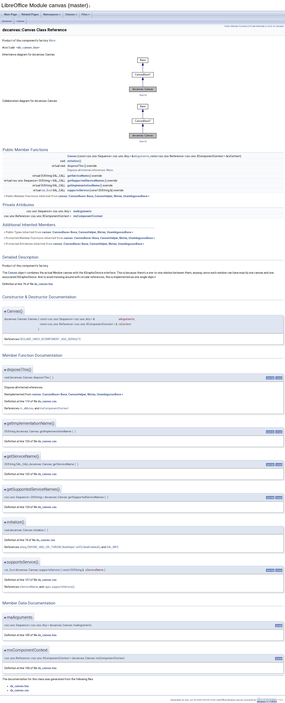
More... (53, 40)
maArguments (82, 211)
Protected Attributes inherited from (74, 243)
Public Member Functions (236, 26)
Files (84, 14)
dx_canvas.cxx (47, 401)
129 (27, 507)
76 (24, 284)
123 (27, 474)
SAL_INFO (112, 547)
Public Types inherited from (69, 232)
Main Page (10, 14)
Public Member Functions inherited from (77, 196)
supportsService (78, 190)
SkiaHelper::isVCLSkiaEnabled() (81, 547)
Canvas (20, 21)
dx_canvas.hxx (28, 47)
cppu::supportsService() (59, 586)
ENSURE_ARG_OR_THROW (43, 547)
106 (27, 668)
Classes (70, 14)
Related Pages (30, 14)
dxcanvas (7, 21)
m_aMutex (26, 408)
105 (27, 635)
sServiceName (29, 586)
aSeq (23, 547)
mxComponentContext (88, 216)
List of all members (275, 26)
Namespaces (50, 14)
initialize (73, 161)
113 (27, 401)
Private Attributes (257, 26)
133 (27, 441)
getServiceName (78, 175)
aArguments (141, 156)
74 (26, 540)
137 (27, 579)
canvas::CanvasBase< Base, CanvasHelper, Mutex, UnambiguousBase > (103, 196)
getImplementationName (83, 185)
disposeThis (75, 165)
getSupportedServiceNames (85, 180)
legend (143, 95)
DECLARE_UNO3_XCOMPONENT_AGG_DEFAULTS (50, 339)
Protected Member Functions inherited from (80, 238)
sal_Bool (46, 190)
